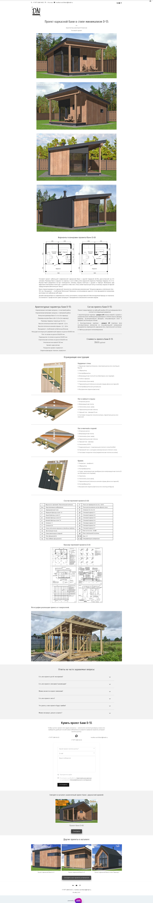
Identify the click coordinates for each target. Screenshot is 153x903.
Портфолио (74, 11)
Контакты (104, 11)
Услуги (84, 11)
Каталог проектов (60, 11)
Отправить (63, 784)
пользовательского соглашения (80, 780)
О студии (94, 11)
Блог (112, 11)
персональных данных (84, 778)
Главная (48, 11)
